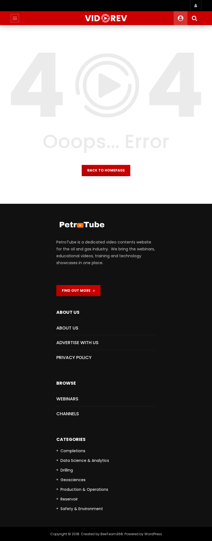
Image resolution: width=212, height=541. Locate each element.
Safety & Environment (81, 508)
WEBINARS (67, 399)
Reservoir (69, 499)
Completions (72, 451)
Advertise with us (77, 342)
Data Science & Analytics (84, 460)
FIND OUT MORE (77, 290)
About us (67, 328)
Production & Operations (84, 489)
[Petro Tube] (106, 18)
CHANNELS (67, 414)
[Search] (194, 18)
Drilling (66, 470)
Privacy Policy (74, 357)
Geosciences (73, 480)
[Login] (195, 5)
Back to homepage (106, 170)
